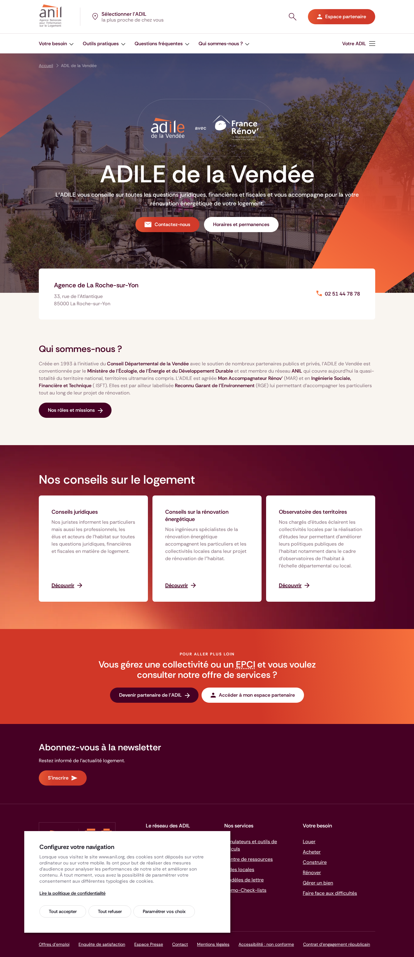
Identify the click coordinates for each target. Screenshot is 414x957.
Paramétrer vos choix (164, 911)
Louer (309, 841)
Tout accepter (63, 911)
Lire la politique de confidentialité (72, 893)
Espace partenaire (345, 16)
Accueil (46, 65)
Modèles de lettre (244, 880)
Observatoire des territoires (313, 512)
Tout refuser (110, 911)
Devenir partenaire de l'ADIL (150, 695)
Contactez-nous (172, 224)
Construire (315, 862)
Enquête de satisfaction (101, 944)
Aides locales (239, 869)
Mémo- (245, 890)
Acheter (312, 852)
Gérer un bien (318, 883)
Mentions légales (213, 944)
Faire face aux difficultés (330, 893)
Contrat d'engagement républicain (336, 944)
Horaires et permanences (241, 224)
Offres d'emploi (54, 944)
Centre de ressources (248, 859)
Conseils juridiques (75, 512)
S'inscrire (58, 778)
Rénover (312, 872)
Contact (180, 944)
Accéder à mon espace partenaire (257, 695)
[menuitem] (56, 43)
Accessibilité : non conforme (266, 944)
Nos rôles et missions (71, 410)
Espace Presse (148, 944)
